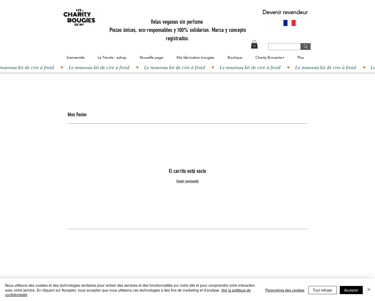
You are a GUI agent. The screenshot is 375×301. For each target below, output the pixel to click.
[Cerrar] (369, 290)
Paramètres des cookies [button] (284, 290)
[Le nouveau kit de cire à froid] (187, 67)
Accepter (351, 290)
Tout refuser (322, 290)
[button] (254, 44)
